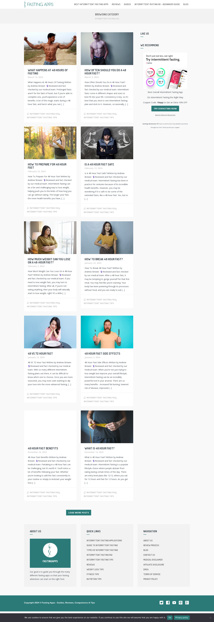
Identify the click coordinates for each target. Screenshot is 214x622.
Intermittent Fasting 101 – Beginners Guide (157, 4)
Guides (127, 4)
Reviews (116, 4)
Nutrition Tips (94, 579)
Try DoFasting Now (165, 108)
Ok (170, 617)
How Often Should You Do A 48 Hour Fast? (105, 71)
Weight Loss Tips (95, 569)
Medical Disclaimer (152, 559)
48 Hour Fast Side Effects (102, 353)
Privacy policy (150, 579)
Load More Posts (78, 512)
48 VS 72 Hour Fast (40, 353)
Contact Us (149, 555)
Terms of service (151, 574)
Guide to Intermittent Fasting (102, 545)
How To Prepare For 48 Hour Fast (47, 165)
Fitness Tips (93, 574)
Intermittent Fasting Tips (42, 117)
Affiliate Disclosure (153, 564)
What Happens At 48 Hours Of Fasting (48, 71)
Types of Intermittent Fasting (102, 550)
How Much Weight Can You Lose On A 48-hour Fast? (49, 260)
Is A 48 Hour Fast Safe (99, 164)
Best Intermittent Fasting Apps (91, 4)
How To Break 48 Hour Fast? (104, 259)
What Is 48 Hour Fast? (100, 448)
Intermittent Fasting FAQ (45, 113)
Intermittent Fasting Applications (104, 540)
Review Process (151, 545)
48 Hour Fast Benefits (43, 448)
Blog (185, 4)
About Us (148, 540)
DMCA (145, 569)
